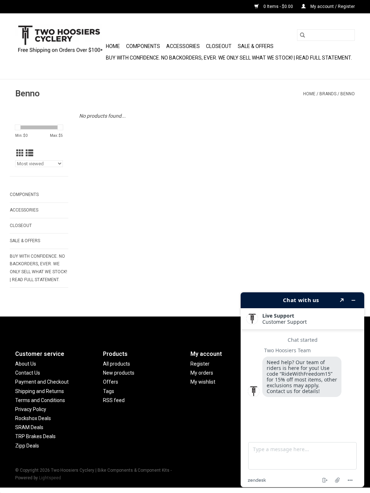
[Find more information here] (302, 390)
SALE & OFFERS (256, 46)
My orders (201, 373)
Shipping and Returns (39, 391)
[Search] (302, 35)
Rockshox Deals (33, 418)
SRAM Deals (29, 427)
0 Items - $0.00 (278, 6)
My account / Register (332, 6)
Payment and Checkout (42, 382)
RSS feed (114, 400)
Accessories (183, 46)
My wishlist (202, 382)
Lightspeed (50, 477)
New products (118, 373)
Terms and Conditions (40, 400)
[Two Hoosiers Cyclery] (59, 46)
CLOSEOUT (219, 46)
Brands (327, 93)
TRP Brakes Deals (35, 436)
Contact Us (27, 373)
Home (113, 46)
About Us (25, 364)
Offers (110, 382)
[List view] (29, 153)
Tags (108, 391)
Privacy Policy (30, 409)
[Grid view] (20, 153)
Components (143, 46)
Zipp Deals (27, 446)
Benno (347, 93)
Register (200, 364)
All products (116, 364)
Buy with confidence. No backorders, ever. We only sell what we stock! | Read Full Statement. (229, 58)
